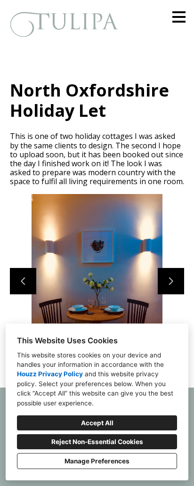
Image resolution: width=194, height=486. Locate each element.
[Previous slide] (23, 281)
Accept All (97, 423)
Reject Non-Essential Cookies (97, 442)
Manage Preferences (97, 461)
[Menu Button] (179, 17)
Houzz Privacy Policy (50, 374)
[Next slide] (171, 281)
